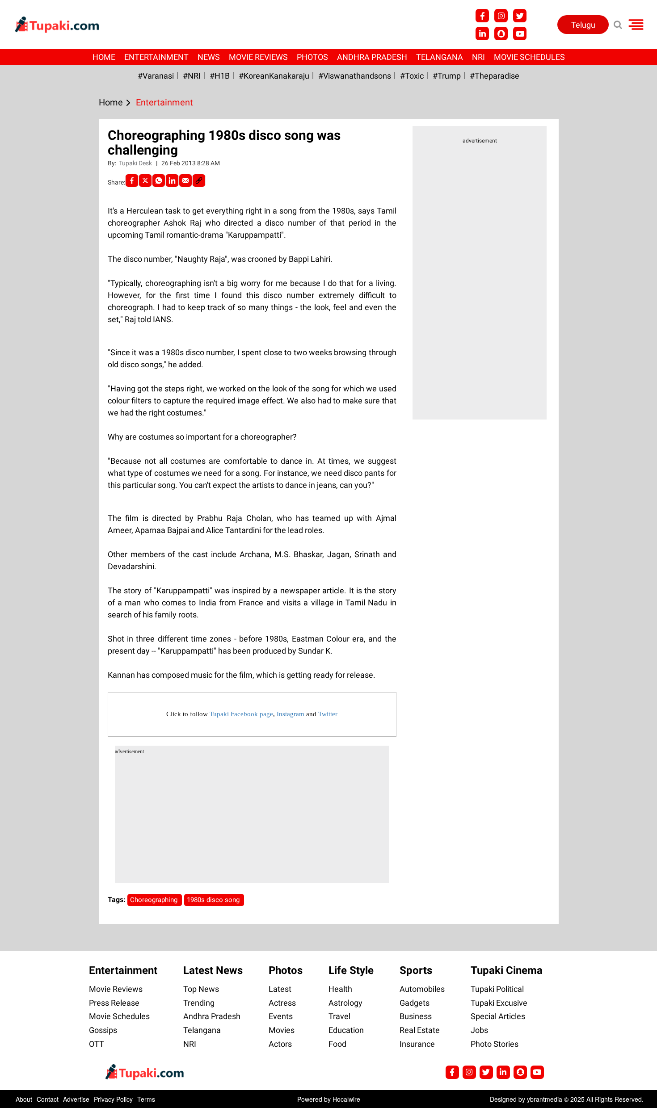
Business (416, 1016)
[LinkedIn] (172, 180)
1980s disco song (214, 900)
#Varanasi (156, 75)
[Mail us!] (519, 33)
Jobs (479, 1030)
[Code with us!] (501, 33)
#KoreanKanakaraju (274, 75)
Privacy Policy (113, 1099)
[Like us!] (482, 15)
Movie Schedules (529, 57)
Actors (280, 1044)
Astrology (345, 1002)
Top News (201, 989)
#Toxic (412, 75)
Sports (416, 970)
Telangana (439, 57)
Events (281, 1016)
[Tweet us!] (501, 15)
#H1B (220, 75)
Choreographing (154, 900)
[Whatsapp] (158, 180)
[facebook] (132, 180)
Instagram (290, 714)
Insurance (417, 1044)
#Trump (447, 75)
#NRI (192, 75)
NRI (478, 57)
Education (346, 1030)
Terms (146, 1099)
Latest (280, 989)
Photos (312, 57)
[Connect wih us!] (482, 33)
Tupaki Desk (136, 163)
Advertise (76, 1099)
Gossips (103, 1030)
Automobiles (422, 989)
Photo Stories (494, 1044)
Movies (282, 1030)
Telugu (583, 24)
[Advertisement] (40, 356)
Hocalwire (346, 1099)
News (209, 57)
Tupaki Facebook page (241, 714)
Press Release (114, 1002)
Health (340, 989)
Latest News (213, 970)
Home (104, 57)
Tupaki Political (497, 989)
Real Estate (420, 1030)
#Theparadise (494, 75)
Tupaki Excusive (499, 1002)
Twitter (327, 714)
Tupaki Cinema (507, 970)
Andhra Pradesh (372, 57)
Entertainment (156, 57)
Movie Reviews (258, 57)
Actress (282, 1002)
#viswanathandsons (354, 75)
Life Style (351, 970)
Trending (199, 1002)
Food (337, 1044)
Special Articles (498, 1016)
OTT (96, 1044)
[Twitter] (145, 180)
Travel (339, 1016)
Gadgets (415, 1002)
